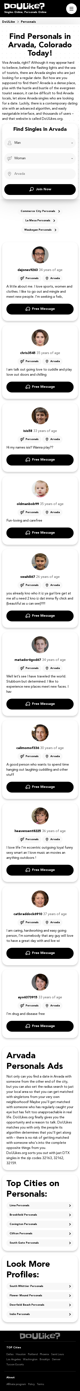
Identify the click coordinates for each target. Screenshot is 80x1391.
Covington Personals (23, 1224)
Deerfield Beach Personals (27, 1305)
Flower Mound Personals (26, 1295)
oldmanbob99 (28, 504)
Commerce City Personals (38, 211)
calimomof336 (27, 748)
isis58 (27, 431)
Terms (40, 1384)
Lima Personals (19, 1205)
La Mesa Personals (37, 220)
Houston (21, 1354)
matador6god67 (28, 660)
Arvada (55, 278)
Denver (56, 1359)
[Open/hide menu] (71, 8)
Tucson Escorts (15, 1364)
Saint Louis (57, 1354)
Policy (31, 1384)
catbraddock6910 (27, 914)
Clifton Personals (21, 1233)
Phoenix (44, 1354)
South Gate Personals (24, 1243)
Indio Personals (20, 1314)
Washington (30, 1359)
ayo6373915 (27, 997)
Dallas (10, 1354)
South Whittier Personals (26, 1286)
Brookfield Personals (23, 1215)
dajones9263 (27, 270)
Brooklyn (45, 1359)
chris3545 (27, 353)
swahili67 (27, 577)
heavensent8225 (28, 831)
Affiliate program (16, 1384)
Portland (33, 1354)
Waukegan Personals (38, 230)
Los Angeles (13, 1359)
